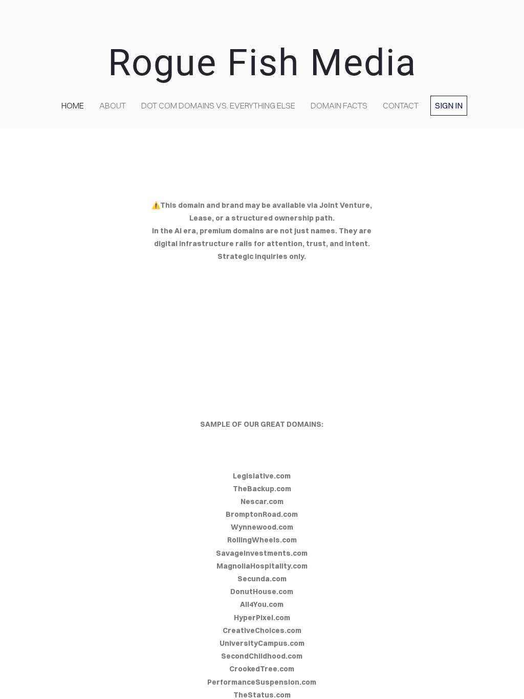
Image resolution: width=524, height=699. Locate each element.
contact (401, 105)
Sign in (449, 105)
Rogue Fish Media (262, 62)
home (72, 105)
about (112, 105)
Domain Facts (339, 105)
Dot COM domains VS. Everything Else (218, 105)
